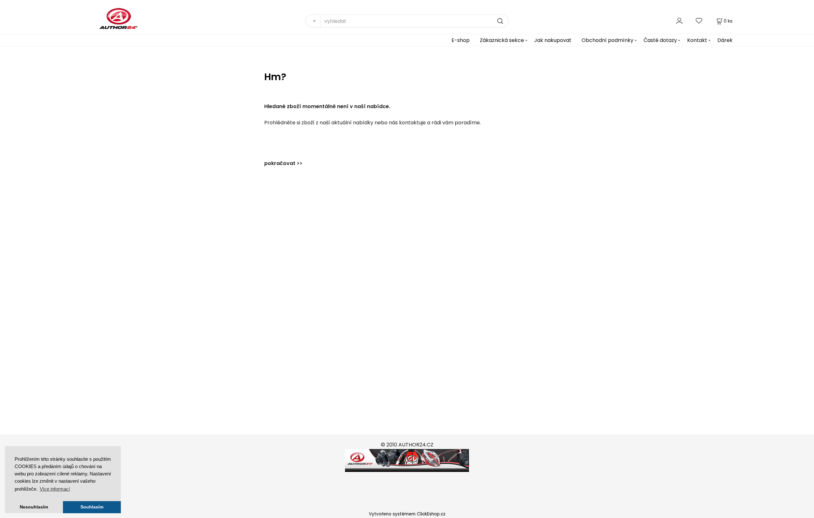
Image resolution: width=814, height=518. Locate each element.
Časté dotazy (660, 40)
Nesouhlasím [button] (34, 507)
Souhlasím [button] (91, 507)
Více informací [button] (55, 489)
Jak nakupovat (552, 40)
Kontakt (697, 40)
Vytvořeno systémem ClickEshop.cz (407, 514)
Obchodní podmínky (607, 40)
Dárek (725, 40)
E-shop (461, 40)
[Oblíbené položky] (699, 21)
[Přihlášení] (679, 21)
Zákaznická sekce (502, 40)
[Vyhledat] (312, 21)
